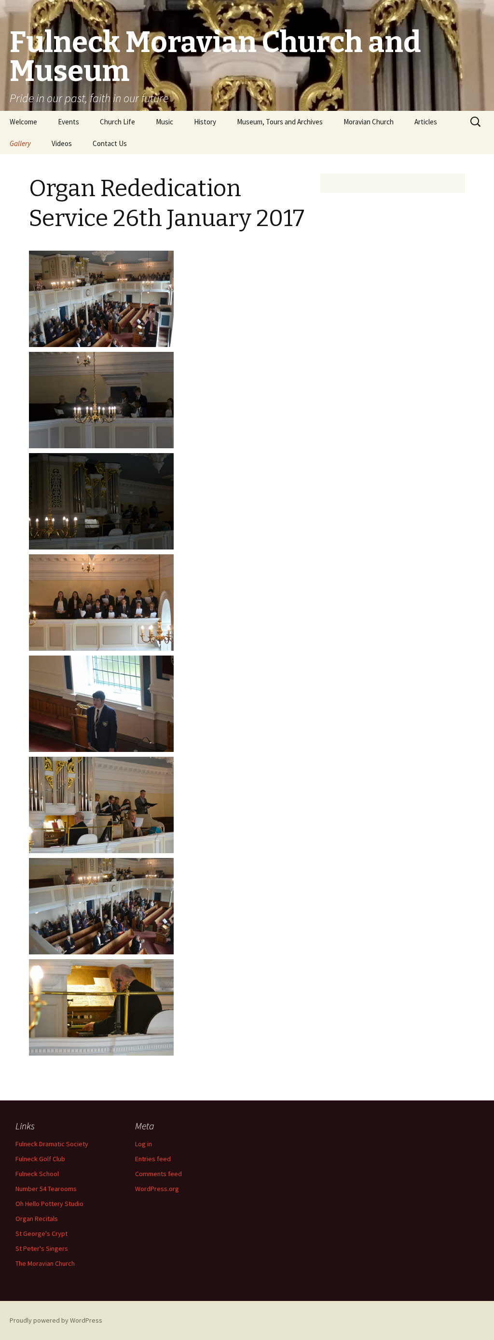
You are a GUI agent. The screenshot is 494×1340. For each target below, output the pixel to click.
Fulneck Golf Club (40, 1158)
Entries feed (153, 1158)
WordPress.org (157, 1188)
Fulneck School (37, 1173)
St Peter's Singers (41, 1248)
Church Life (117, 121)
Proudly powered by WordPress (56, 1320)
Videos (62, 143)
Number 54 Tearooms (46, 1188)
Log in (143, 1143)
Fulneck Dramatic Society (51, 1143)
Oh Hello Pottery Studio (49, 1203)
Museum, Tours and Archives (280, 121)
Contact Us (110, 143)
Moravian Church (368, 121)
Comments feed (158, 1173)
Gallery (20, 143)
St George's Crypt (41, 1233)
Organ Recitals (36, 1218)
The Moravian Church (45, 1263)
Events (68, 121)
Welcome (23, 121)
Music (164, 121)
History (205, 121)
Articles (425, 121)
